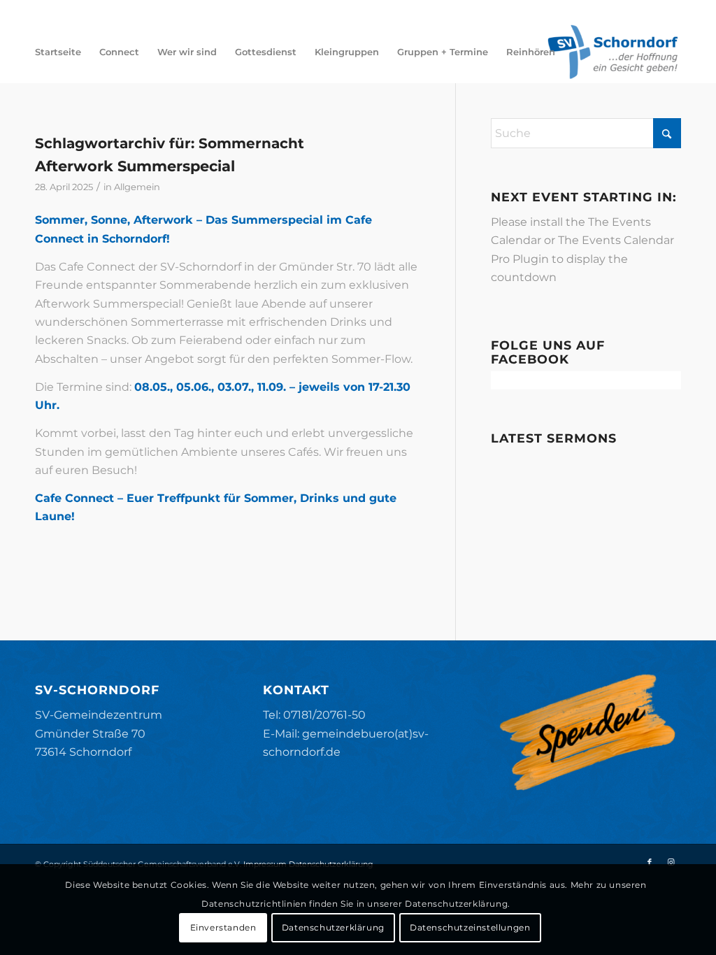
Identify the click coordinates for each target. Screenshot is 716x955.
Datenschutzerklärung (333, 927)
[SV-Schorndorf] (612, 51)
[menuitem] (58, 51)
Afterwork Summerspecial (135, 166)
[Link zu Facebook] (649, 862)
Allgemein (137, 186)
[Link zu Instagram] (670, 862)
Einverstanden (223, 927)
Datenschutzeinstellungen (470, 927)
